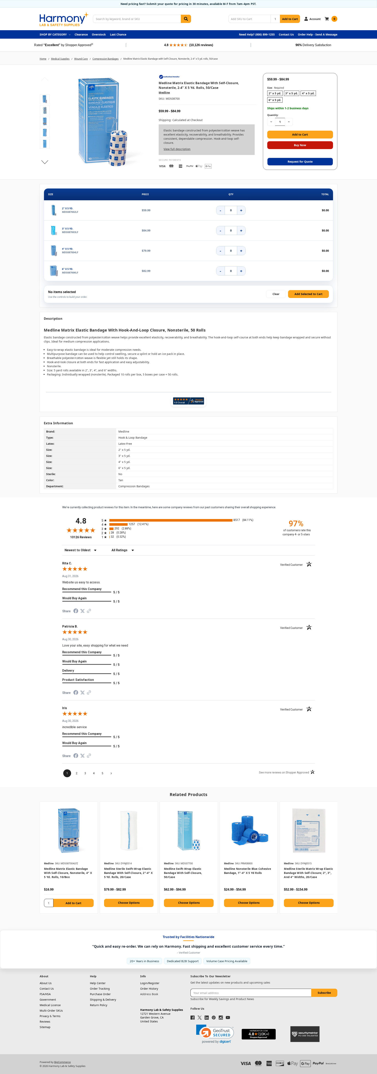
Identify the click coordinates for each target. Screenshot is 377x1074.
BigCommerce (62, 1062)
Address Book (149, 994)
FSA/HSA (45, 994)
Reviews (45, 1021)
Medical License (50, 1005)
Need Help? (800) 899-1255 (257, 34)
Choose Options (129, 903)
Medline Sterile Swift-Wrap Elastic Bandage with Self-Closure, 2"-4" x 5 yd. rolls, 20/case (128, 873)
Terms (56, 1016)
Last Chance (118, 34)
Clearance (81, 34)
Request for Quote (300, 161)
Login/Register (149, 983)
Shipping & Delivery (103, 999)
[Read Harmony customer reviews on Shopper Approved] (188, 401)
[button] (215, 1034)
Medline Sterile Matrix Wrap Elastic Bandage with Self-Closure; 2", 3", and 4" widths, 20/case (308, 873)
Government (48, 999)
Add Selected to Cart (308, 294)
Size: (275, 87)
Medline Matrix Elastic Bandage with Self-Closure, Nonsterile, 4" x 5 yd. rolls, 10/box (68, 873)
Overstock (99, 34)
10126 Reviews (85, 537)
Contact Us (286, 34)
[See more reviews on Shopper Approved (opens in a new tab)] (89, 611)
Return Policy (98, 1005)
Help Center (98, 983)
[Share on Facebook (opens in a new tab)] (75, 611)
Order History (149, 988)
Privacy (44, 1016)
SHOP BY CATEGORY (53, 34)
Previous (45, 79)
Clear (276, 294)
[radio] (188, 520)
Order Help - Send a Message (317, 34)
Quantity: (272, 115)
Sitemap (45, 1027)
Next (45, 162)
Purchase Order (100, 994)
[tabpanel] (69, 857)
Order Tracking (100, 988)
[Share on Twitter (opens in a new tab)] (82, 611)
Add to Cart (290, 19)
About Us (46, 983)
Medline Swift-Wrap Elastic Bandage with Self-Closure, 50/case (183, 873)
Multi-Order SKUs (51, 1010)
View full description (177, 149)
